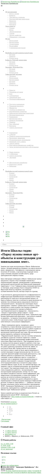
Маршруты (13, 108)
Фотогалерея (13, 40)
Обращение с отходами (17, 37)
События (12, 134)
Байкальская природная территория (21, 113)
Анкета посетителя (15, 127)
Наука (11, 30)
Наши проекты (14, 152)
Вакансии (12, 21)
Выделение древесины (17, 138)
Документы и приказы (17, 17)
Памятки (12, 122)
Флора (11, 178)
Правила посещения (16, 120)
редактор (13, 402)
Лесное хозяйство (15, 35)
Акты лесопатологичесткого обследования (23, 147)
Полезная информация (17, 99)
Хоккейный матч (15, 97)
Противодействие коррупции (19, 19)
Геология (12, 175)
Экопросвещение (15, 31)
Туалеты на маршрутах (17, 110)
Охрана (11, 28)
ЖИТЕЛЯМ (23, 131)
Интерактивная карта (16, 115)
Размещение (13, 117)
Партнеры (12, 23)
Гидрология (13, 177)
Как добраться (14, 124)
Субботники (13, 154)
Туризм (11, 33)
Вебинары (12, 166)
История (12, 55)
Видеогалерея (14, 42)
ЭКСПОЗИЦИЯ (23, 216)
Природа (12, 56)
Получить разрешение (16, 104)
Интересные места (15, 118)
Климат (11, 173)
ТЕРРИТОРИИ (23, 51)
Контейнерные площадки (18, 111)
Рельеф (11, 196)
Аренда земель (14, 143)
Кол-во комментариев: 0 (9, 403)
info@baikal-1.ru (10, 434)
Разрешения (13, 133)
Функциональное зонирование (19, 140)
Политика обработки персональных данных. (19, 471)
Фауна (11, 180)
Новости (12, 90)
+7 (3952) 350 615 (11, 431)
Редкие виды (13, 58)
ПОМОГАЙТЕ (23, 150)
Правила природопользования (19, 136)
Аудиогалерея (14, 44)
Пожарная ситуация (16, 92)
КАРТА (23, 219)
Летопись (12, 76)
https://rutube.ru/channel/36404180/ (22, 396)
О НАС (23, 10)
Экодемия (12, 157)
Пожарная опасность (16, 106)
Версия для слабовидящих (10, 465)
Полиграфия (13, 46)
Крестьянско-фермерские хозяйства (21, 145)
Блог (10, 94)
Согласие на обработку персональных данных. (27, 472)
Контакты (12, 24)
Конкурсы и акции (15, 164)
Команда (12, 15)
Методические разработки (18, 162)
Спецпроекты (14, 95)
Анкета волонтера (15, 156)
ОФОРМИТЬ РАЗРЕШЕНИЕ (23, 222)
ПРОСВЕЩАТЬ (23, 161)
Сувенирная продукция (17, 48)
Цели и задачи (14, 14)
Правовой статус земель (17, 142)
